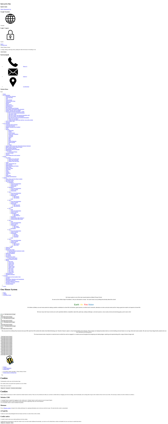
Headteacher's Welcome (11, 96)
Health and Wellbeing (10, 253)
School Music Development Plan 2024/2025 (15, 109)
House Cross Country (12, 258)
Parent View (8, 175)
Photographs (13, 186)
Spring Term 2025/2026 (13, 160)
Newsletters (8, 157)
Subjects (7, 129)
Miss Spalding (17, 243)
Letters (7, 162)
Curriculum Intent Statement (11, 124)
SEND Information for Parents (12, 166)
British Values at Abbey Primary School (14, 147)
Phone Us (25, 66)
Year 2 (9, 200)
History (9, 137)
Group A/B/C (11, 272)
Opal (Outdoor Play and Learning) (13, 155)
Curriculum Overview (10, 125)
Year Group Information (16, 183)
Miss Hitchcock (17, 206)
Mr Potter (16, 234)
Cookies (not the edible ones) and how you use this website (20, 120)
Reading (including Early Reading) (13, 127)
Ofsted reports (9, 104)
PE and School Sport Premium (12, 108)
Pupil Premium (9, 107)
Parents (4, 156)
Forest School (8, 150)
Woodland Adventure (10, 274)
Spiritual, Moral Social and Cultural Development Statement (18, 145)
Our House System (10, 180)
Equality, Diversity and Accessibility (13, 110)
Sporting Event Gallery (10, 256)
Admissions (8, 102)
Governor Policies (9, 283)
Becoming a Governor (10, 282)
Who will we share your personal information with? (19, 115)
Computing (10, 135)
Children (5, 177)
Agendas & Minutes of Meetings (12, 281)
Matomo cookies (7, 408)
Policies (7, 103)
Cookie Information (7, 368)
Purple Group (11, 263)
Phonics (7, 260)
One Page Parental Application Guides (16, 250)
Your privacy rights (12, 114)
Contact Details (9, 99)
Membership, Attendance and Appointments (15, 279)
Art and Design (11, 132)
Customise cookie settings (16, 388)
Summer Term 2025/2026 (13, 161)
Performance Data (9, 105)
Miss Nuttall (16, 214)
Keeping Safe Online (10, 249)
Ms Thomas (16, 235)
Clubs (7, 174)
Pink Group (10, 265)
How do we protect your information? (16, 116)
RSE (12, 199)
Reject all (3, 388)
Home (4, 94)
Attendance (8, 173)
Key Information (6, 95)
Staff (7, 98)
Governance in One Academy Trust (13, 276)
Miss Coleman (17, 227)
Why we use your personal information (16, 112)
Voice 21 (7, 154)
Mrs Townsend (17, 204)
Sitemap (4, 367)
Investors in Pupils (9, 153)
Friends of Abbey (9, 168)
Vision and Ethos (9, 97)
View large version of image (10, 314)
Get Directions (26, 86)
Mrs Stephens (16, 197)
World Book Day (9, 273)
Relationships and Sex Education (12, 149)
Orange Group (11, 266)
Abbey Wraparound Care (6, 9)
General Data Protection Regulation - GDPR (15, 111)
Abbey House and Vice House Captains (14, 178)
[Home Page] (4, 45)
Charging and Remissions (11, 176)
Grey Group (10, 269)
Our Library (8, 254)
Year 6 (9, 239)
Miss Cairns (16, 245)
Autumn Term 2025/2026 (13, 158)
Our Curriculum (6, 123)
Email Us (25, 76)
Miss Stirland (16, 196)
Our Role (8, 278)
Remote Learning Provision (11, 259)
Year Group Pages (9, 181)
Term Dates (8, 169)
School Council (9, 247)
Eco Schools (8, 255)
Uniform (7, 171)
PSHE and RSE (11, 142)
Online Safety (8, 167)
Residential (13, 216)
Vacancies (8, 122)
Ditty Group (10, 271)
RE (9, 143)
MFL (9, 138)
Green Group (11, 262)
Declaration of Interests (10, 280)
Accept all (8, 388)
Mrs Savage (16, 226)
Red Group (10, 261)
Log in (2, 43)
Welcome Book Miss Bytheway (17, 217)
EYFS (7, 128)
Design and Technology (13, 134)
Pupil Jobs (8, 248)
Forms (7, 170)
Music (9, 140)
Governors (5, 275)
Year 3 (9, 208)
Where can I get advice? (13, 118)
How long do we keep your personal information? (18, 117)
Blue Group (10, 268)
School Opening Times (10, 101)
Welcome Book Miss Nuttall (17, 219)
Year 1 (9, 191)
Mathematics (11, 130)
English (10, 131)
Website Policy (6, 369)
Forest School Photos (12, 151)
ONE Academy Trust (10, 121)
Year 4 (9, 220)
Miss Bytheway (17, 215)
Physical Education (12, 141)
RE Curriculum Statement (11, 148)
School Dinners (9, 164)
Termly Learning (14, 184)
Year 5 (9, 229)
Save (12, 422)
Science (10, 144)
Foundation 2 (11, 187)
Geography (10, 136)
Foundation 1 (11, 182)
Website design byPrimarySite (9, 372)
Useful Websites (11, 252)
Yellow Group (11, 267)
